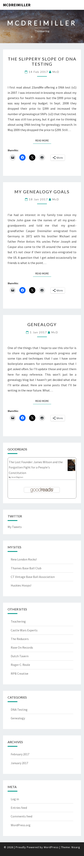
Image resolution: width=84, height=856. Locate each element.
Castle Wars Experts (24, 630)
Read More (43, 140)
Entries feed (19, 808)
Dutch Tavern (20, 656)
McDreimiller (16, 4)
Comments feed (21, 816)
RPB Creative (19, 673)
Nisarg (75, 847)
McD (56, 71)
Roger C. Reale (20, 665)
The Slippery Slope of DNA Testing (42, 61)
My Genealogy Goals (42, 191)
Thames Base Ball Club (26, 568)
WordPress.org (20, 825)
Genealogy (42, 324)
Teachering (18, 621)
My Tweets (15, 527)
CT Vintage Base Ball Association (33, 577)
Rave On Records (22, 647)
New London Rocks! (24, 559)
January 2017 (19, 763)
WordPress (51, 847)
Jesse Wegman (17, 477)
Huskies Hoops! (21, 585)
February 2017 (20, 754)
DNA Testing (19, 709)
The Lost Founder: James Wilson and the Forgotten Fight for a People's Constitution (36, 467)
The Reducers (20, 639)
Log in (15, 799)
